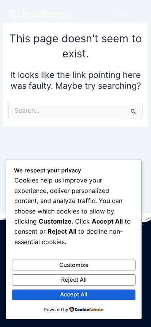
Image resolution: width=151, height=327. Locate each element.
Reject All (74, 279)
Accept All (74, 294)
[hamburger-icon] (123, 14)
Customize (74, 265)
